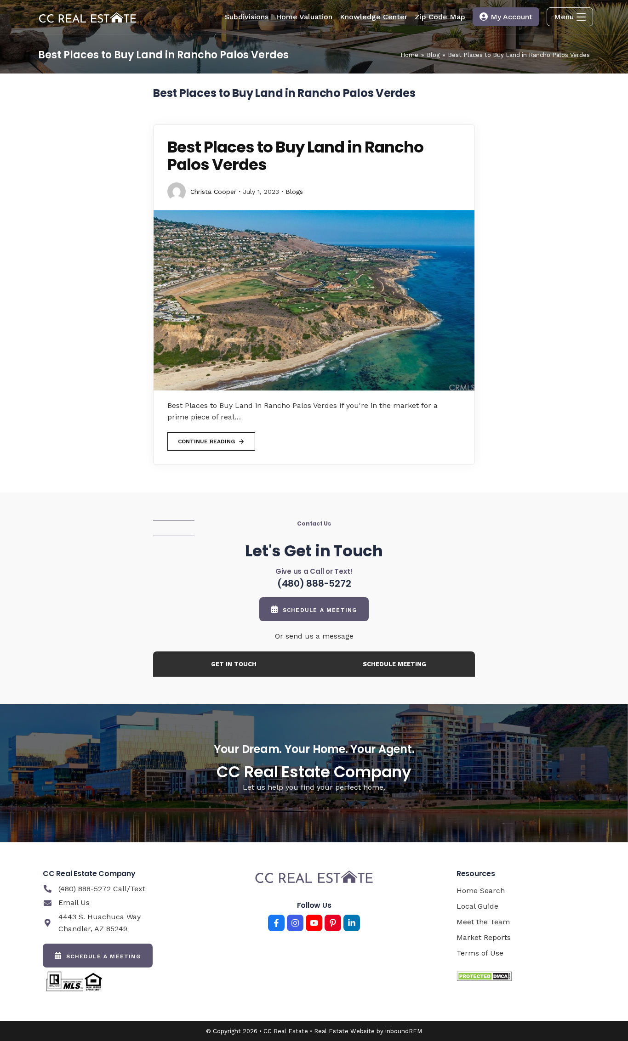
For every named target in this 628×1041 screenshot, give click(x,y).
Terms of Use (480, 953)
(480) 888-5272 (314, 583)
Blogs (294, 191)
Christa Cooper (213, 191)
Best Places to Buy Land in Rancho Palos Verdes (519, 54)
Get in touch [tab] (234, 664)
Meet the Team (483, 921)
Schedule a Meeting (320, 610)
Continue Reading (206, 438)
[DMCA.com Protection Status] (484, 976)
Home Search (481, 890)
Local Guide (477, 906)
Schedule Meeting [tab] (394, 664)
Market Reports (484, 937)
